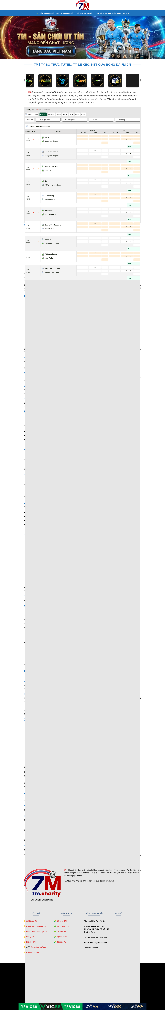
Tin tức (125, 13)
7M (37, 13)
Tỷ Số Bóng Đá (101, 13)
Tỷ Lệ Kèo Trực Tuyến (84, 13)
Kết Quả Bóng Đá (47, 13)
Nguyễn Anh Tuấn (38, 947)
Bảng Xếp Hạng (114, 13)
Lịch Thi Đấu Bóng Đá (64, 13)
